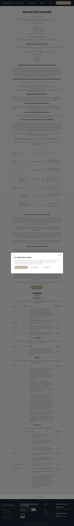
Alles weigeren (34, 267)
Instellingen (46, 267)
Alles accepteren (21, 267)
